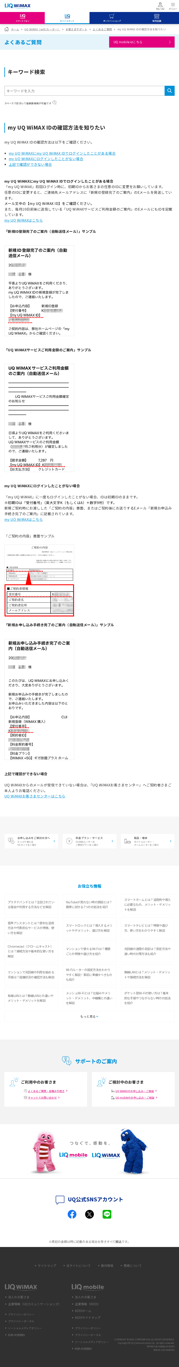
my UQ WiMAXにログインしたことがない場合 (46, 158)
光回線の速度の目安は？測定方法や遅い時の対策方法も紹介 (147, 951)
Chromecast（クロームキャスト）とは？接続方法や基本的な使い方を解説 (31, 951)
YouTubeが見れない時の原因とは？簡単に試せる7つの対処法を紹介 (89, 904)
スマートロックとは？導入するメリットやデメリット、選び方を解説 (89, 927)
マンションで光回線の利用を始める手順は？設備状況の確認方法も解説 (31, 974)
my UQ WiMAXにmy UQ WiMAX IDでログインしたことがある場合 (62, 153)
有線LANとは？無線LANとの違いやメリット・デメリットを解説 (30, 998)
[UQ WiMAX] (17, 6)
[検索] (170, 91)
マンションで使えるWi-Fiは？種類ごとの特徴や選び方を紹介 (88, 951)
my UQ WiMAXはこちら (23, 220)
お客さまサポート (77, 29)
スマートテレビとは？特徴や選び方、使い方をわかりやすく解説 (146, 927)
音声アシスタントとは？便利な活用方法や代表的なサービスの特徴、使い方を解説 (31, 928)
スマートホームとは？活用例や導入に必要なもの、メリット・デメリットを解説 (147, 904)
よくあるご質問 (102, 29)
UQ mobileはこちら (128, 42)
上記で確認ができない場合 (30, 164)
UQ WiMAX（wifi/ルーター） (42, 29)
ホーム (15, 29)
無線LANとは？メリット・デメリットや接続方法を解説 (147, 974)
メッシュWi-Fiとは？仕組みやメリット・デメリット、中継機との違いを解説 (89, 998)
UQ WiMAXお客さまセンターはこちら (34, 796)
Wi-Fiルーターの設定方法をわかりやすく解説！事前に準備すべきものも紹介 (89, 974)
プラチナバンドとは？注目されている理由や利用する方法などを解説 (31, 904)
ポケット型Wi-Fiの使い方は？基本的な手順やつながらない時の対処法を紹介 (147, 998)
